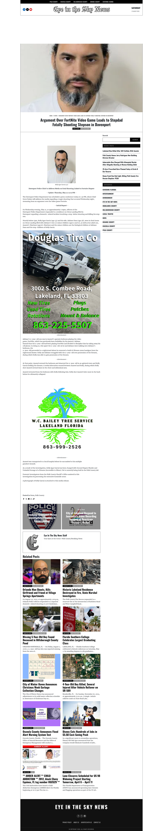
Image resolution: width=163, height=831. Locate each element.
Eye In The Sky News (110, 202)
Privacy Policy (67, 822)
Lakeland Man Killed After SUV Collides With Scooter (121, 151)
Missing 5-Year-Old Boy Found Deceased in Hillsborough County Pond (40, 640)
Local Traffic (108, 214)
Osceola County (65, 2)
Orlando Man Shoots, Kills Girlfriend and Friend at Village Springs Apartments (39, 593)
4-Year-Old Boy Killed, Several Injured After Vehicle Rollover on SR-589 (80, 687)
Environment (107, 198)
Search (105, 135)
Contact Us (97, 822)
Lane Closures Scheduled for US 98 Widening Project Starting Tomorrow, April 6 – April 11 (81, 779)
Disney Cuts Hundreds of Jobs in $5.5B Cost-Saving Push (80, 733)
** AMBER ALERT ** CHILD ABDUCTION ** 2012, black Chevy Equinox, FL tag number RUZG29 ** (41, 779)
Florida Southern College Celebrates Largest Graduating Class (79, 640)
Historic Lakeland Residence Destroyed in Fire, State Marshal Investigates (80, 593)
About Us (76, 822)
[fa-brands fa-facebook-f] (24, 9)
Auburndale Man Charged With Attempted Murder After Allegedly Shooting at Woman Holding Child (120, 163)
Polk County (54, 2)
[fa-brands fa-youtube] (30, 9)
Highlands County (110, 206)
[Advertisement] (81, 29)
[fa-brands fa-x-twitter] (27, 9)
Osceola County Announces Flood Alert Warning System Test (40, 733)
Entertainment (108, 194)
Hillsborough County (80, 2)
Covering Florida (108, 2)
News (82, 128)
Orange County (95, 2)
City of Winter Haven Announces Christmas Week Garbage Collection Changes (40, 687)
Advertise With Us (86, 822)
